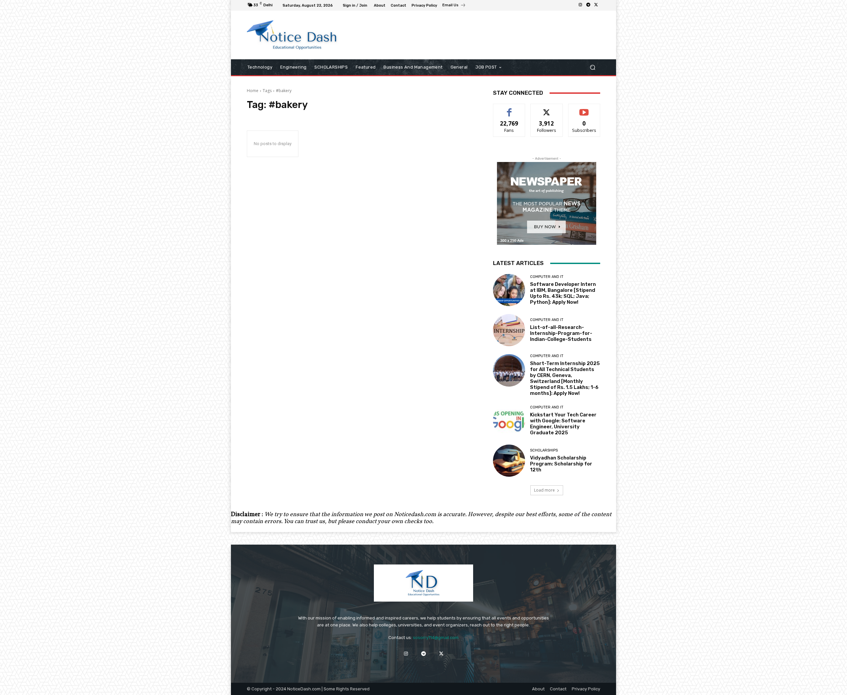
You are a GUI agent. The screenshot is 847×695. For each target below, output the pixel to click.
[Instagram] (580, 5)
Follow (547, 108)
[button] (592, 67)
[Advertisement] (478, 35)
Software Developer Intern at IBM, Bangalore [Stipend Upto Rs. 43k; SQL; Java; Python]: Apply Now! (563, 293)
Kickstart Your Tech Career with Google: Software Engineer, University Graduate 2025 (563, 424)
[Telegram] (588, 5)
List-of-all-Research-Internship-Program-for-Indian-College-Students (561, 333)
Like (509, 108)
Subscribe (584, 108)
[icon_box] (454, 6)
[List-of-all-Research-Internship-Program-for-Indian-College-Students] (509, 330)
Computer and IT (546, 277)
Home (252, 90)
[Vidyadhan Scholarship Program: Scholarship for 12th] (509, 461)
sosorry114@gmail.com (436, 637)
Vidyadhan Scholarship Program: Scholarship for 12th (561, 464)
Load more (544, 490)
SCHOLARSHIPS (544, 450)
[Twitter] (596, 5)
